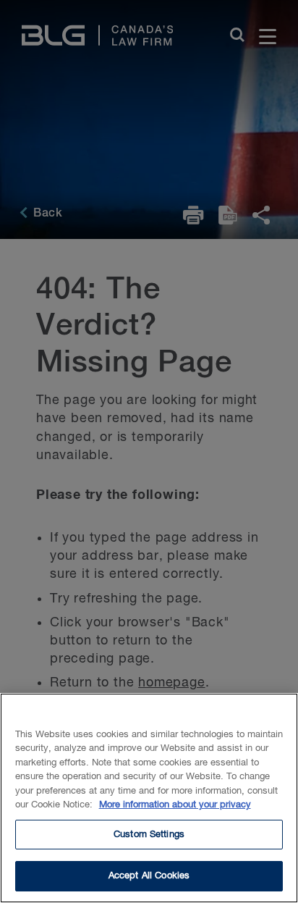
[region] (149, 798)
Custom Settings (149, 834)
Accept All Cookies (149, 876)
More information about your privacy (175, 805)
